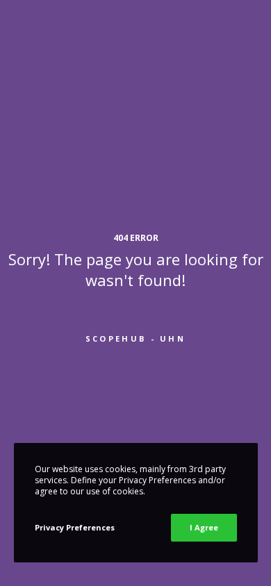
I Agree (204, 527)
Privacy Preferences (75, 527)
